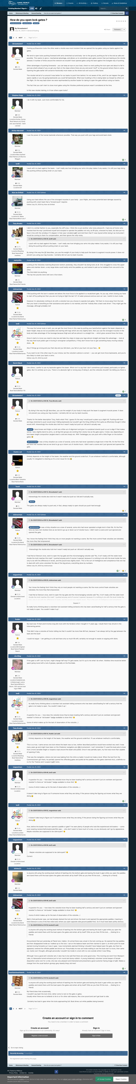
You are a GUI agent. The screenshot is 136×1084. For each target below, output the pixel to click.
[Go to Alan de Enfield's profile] (17, 201)
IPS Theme (10, 1070)
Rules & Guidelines (120, 3)
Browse (59, 3)
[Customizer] (36, 8)
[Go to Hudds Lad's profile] (17, 460)
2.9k (18, 67)
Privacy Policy (13, 1073)
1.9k (18, 642)
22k (18, 280)
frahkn (17, 619)
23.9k (18, 312)
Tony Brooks (17, 223)
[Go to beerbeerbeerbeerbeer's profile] (17, 981)
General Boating (33, 31)
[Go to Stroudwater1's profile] (12, 29)
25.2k (18, 386)
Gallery (95, 3)
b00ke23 (17, 868)
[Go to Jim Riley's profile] (17, 665)
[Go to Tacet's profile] (17, 495)
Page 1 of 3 (32, 37)
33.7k (18, 247)
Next (20, 37)
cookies (21, 1079)
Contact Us (23, 1073)
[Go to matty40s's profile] (17, 269)
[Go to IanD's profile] (17, 332)
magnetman (17, 575)
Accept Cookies (105, 1079)
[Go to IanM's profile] (17, 172)
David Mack (17, 363)
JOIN (31, 8)
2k (18, 506)
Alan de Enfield (17, 192)
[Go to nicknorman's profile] (17, 298)
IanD (17, 324)
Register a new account (40, 1035)
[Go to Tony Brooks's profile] (17, 232)
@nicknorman (32, 442)
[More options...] (124, 44)
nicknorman (17, 289)
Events (70, 3)
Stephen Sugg (17, 95)
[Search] (127, 8)
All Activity (82, 3)
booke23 (52, 925)
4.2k (18, 475)
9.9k (18, 992)
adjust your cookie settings (72, 1079)
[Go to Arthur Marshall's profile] (17, 139)
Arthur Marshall (18, 131)
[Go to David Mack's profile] (17, 372)
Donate (105, 3)
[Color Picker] (40, 8)
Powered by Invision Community (104, 1074)
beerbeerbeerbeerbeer (18, 972)
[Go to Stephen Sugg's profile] (17, 104)
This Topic (118, 8)
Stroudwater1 (22, 28)
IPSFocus (19, 1070)
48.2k (18, 212)
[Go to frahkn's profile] (17, 628)
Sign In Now (96, 1035)
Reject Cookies (121, 1079)
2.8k (18, 183)
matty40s (17, 260)
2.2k (18, 888)
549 (18, 115)
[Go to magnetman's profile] (17, 583)
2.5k (18, 676)
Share (107, 29)
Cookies (30, 1073)
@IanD (30, 429)
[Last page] (25, 37)
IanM (17, 164)
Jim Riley (17, 656)
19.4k (18, 347)
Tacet (17, 486)
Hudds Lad (18, 452)
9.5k (18, 150)
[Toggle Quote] (29, 239)
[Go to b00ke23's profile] (17, 877)
